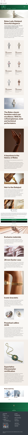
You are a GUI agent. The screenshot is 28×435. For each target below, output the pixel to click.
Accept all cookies (14, 219)
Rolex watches (9, 8)
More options (14, 223)
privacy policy (15, 215)
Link (5, 390)
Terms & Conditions (17, 424)
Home (2, 8)
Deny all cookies (14, 221)
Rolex (5, 8)
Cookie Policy (12, 225)
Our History (16, 419)
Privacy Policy (15, 225)
